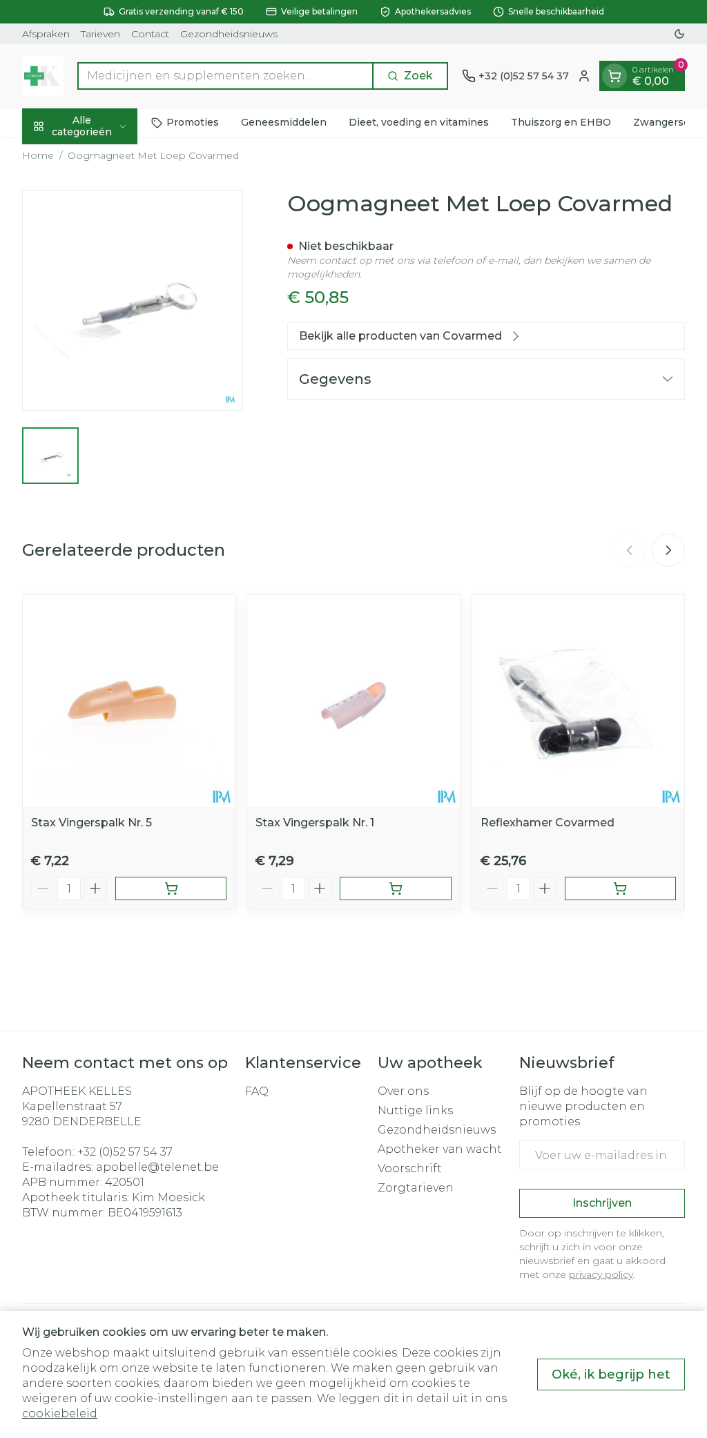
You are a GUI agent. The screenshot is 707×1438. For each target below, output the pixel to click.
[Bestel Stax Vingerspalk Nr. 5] (170, 888)
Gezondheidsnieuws (229, 34)
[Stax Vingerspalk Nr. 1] (353, 701)
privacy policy (601, 1274)
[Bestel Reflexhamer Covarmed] (620, 888)
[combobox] (225, 76)
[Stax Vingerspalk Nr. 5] (129, 701)
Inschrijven (602, 1202)
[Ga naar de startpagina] (43, 76)
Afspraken (46, 34)
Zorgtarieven (416, 1187)
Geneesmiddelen (284, 122)
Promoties (192, 122)
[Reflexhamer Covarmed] (578, 701)
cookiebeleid (59, 1413)
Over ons (403, 1091)
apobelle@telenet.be (157, 1167)
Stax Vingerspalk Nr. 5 (91, 822)
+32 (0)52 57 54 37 (125, 1151)
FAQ (257, 1091)
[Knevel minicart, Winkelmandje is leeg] (614, 76)
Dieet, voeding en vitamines (419, 122)
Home (38, 155)
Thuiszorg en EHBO (561, 122)
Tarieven (100, 34)
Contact (150, 34)
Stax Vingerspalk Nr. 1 (314, 822)
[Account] (584, 76)
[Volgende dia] (668, 550)
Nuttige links (415, 1110)
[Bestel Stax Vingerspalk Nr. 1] (395, 888)
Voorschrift (410, 1168)
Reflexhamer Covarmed (547, 822)
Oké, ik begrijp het (611, 1374)
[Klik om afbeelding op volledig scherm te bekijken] (132, 300)
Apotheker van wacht (440, 1149)
